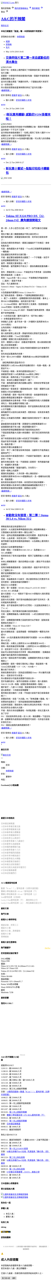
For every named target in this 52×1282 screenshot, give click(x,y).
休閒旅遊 (21, 37)
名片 (8, 47)
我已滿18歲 (6, 1278)
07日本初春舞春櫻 (8, 870)
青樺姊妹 (5, 937)
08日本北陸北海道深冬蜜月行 (13, 867)
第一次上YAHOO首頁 (18, 1149)
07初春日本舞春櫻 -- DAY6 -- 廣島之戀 (23, 1172)
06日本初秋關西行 (8, 873)
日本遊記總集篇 (8, 824)
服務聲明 (26, 1249)
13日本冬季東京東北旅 (10, 826)
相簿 (8, 42)
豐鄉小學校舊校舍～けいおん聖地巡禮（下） (26, 1115)
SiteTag (47, 948)
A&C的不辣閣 (13, 19)
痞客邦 (14, 95)
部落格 (9, 44)
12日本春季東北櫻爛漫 (10, 832)
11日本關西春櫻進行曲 (10, 847)
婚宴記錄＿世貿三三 (9, 925)
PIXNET (11, 1246)
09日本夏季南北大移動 (10, 859)
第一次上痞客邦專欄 (18, 1121)
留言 (20, 95)
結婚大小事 (6, 934)
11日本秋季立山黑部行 (10, 838)
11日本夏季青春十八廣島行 (12, 841)
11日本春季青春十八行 (10, 850)
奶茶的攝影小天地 (23, 100)
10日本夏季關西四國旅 (10, 853)
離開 (13, 1278)
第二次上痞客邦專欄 (18, 1112)
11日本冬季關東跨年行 (10, 835)
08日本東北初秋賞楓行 (10, 864)
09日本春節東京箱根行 (10, 861)
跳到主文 (5, 26)
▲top (3, 104)
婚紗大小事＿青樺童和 (10, 931)
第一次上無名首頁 (17, 1169)
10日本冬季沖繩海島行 (10, 856)
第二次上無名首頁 (17, 1157)
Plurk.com (22, 1054)
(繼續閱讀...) (6, 90)
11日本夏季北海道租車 (10, 844)
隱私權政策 (43, 1246)
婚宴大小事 (6, 928)
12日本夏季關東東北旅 (10, 829)
